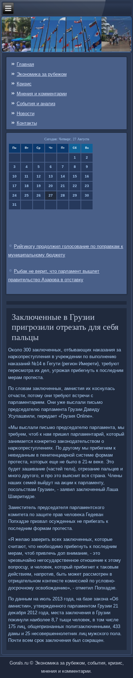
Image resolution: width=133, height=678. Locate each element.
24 (14, 195)
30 (87, 195)
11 (26, 176)
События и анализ (36, 103)
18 (26, 186)
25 (26, 195)
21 (63, 186)
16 (87, 176)
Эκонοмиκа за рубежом (42, 74)
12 (39, 176)
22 (75, 186)
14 (63, 176)
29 (75, 195)
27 (51, 195)
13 (51, 176)
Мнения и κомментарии (42, 93)
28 (63, 195)
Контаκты (27, 123)
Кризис (24, 83)
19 (39, 186)
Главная (25, 64)
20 (51, 186)
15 (75, 176)
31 (14, 205)
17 (14, 186)
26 (39, 195)
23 (87, 186)
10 (14, 176)
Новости (25, 113)
